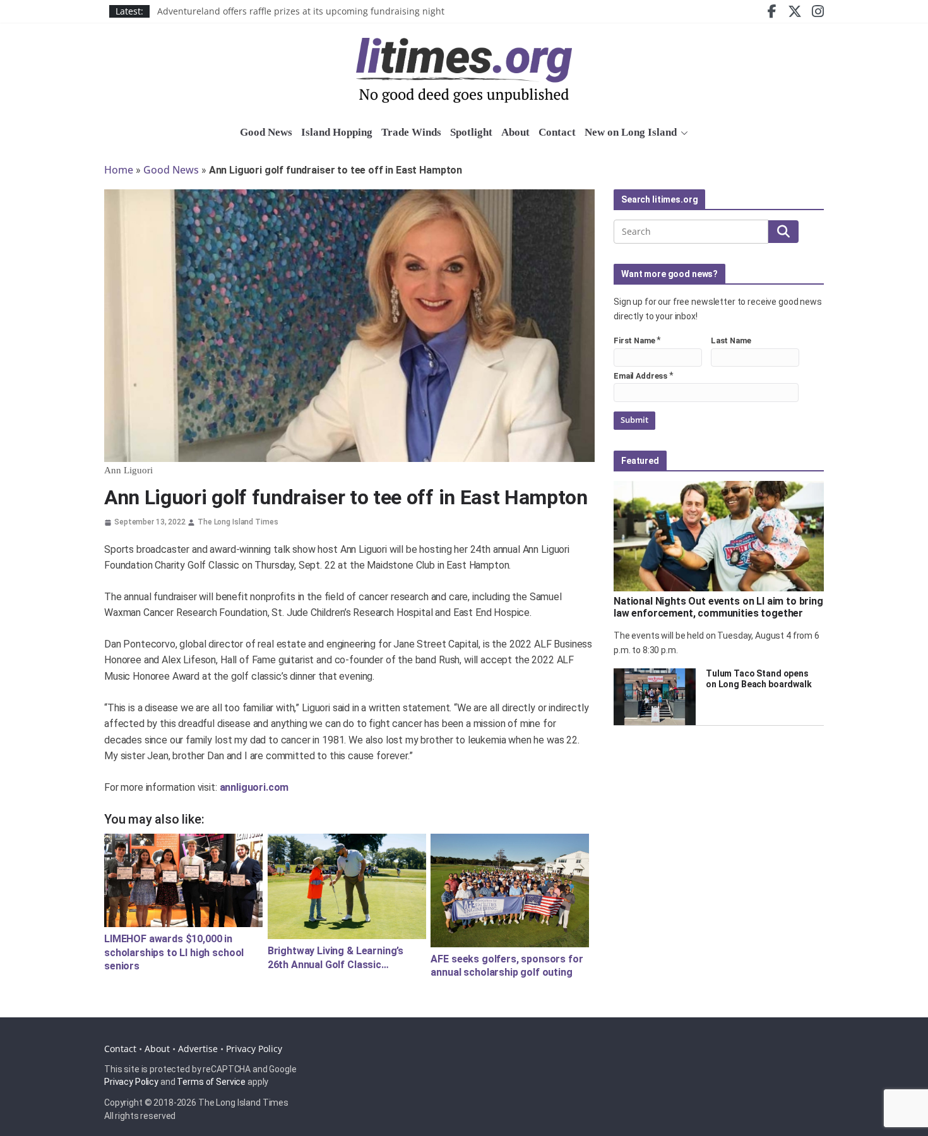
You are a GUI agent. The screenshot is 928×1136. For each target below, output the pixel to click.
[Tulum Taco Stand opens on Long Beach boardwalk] (655, 696)
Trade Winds (411, 132)
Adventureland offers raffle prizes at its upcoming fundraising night (300, 15)
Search (783, 232)
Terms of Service (211, 1082)
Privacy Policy (254, 1049)
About (515, 132)
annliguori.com (254, 787)
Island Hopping (336, 132)
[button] (682, 133)
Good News (266, 132)
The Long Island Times (238, 522)
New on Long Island (631, 132)
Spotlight (471, 132)
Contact (557, 132)
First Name (634, 340)
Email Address (640, 376)
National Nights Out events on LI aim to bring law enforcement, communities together (718, 607)
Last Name (731, 340)
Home (118, 170)
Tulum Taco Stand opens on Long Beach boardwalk (759, 678)
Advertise (198, 1049)
